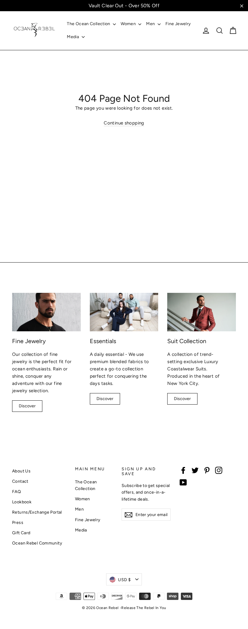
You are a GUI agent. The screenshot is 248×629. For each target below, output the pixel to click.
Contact (20, 481)
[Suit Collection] (201, 312)
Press (17, 522)
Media (73, 36)
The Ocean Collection (89, 23)
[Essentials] (124, 312)
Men (151, 23)
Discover (27, 406)
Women (129, 23)
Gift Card (21, 532)
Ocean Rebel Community (37, 543)
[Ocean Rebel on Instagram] (218, 470)
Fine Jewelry (178, 23)
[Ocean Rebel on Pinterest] (206, 470)
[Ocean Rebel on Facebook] (183, 470)
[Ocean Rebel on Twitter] (195, 470)
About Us (21, 470)
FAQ (16, 491)
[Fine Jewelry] (46, 312)
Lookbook (21, 501)
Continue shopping (124, 123)
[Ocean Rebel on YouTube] (183, 482)
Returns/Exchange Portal (37, 512)
